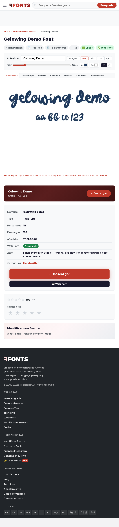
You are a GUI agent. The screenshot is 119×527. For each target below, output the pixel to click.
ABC (84, 58)
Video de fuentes (14, 493)
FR (35, 512)
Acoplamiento (12, 488)
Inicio (7, 31)
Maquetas (81, 75)
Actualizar (12, 75)
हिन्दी (93, 512)
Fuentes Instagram (15, 450)
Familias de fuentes (16, 422)
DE (13, 512)
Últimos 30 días (13, 498)
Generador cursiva (15, 455)
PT (48, 512)
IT (42, 512)
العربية (73, 512)
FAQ (6, 479)
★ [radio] (10, 313)
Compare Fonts (13, 446)
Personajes (28, 75)
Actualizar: (13, 58)
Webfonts (10, 417)
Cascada (55, 75)
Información (97, 75)
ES (21, 512)
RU (64, 512)
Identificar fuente (14, 441)
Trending (9, 412)
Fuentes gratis (12, 398)
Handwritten (31, 263)
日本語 (83, 512)
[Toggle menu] (5, 5)
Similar (68, 75)
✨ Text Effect (15, 460)
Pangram (73, 58)
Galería (42, 75)
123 (100, 58)
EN (6, 512)
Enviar (7, 427)
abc (93, 58)
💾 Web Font (59, 283)
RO (28, 512)
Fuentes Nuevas (13, 403)
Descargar (100, 193)
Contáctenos (12, 474)
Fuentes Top (11, 407)
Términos (9, 484)
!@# (108, 58)
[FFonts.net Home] (19, 5)
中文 (56, 512)
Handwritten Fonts (24, 31)
